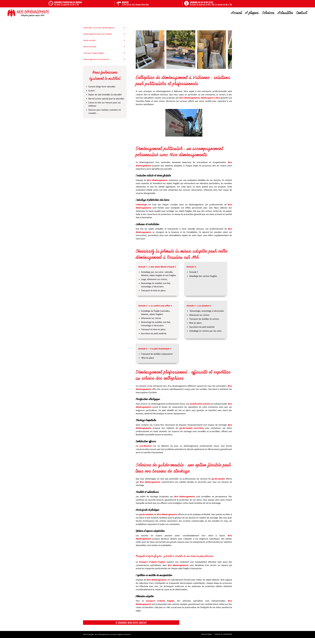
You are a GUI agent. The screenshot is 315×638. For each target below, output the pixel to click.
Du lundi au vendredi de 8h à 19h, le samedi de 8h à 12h (211, 3)
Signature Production (124, 634)
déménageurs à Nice (210, 98)
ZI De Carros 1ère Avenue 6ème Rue (135, 3)
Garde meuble (89, 40)
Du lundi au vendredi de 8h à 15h (68, 3)
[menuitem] (84, 3)
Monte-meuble (89, 47)
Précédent (141, 49)
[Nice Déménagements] (28, 12)
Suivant (226, 49)
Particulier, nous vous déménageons (99, 28)
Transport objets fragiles (93, 53)
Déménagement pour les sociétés (97, 34)
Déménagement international (96, 59)
